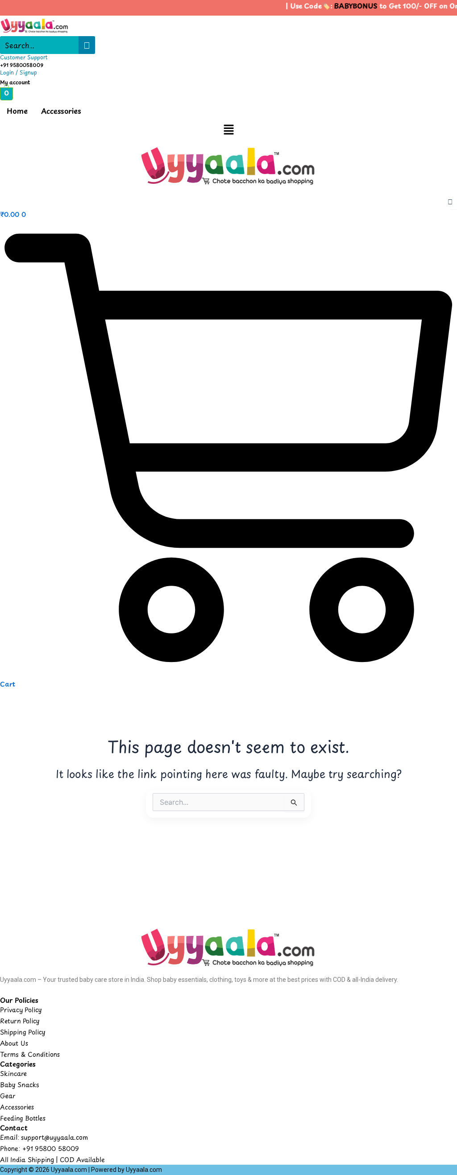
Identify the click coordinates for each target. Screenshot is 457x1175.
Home (17, 110)
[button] (228, 130)
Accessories (61, 110)
